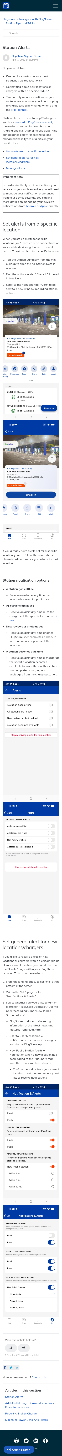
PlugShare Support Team (26, 56)
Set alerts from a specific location (27, 151)
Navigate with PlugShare (35, 19)
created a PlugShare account (33, 122)
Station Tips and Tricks (20, 23)
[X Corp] (11, 1367)
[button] (55, 5)
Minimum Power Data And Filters (26, 1419)
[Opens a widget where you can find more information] (18, 1450)
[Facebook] (5, 1367)
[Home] (6, 5)
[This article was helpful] (11, 1348)
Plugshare (9, 19)
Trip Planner (18, 109)
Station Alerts (14, 1396)
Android (31, 206)
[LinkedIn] (16, 1367)
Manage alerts (15, 168)
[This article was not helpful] (24, 1348)
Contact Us (39, 1377)
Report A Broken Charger (21, 1413)
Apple (44, 206)
